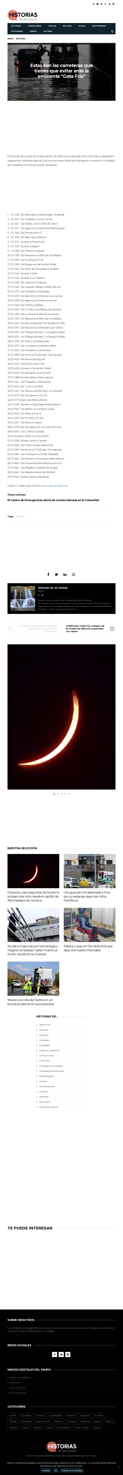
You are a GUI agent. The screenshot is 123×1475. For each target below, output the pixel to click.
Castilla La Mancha (49, 1050)
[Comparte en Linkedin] (65, 574)
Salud (49, 1427)
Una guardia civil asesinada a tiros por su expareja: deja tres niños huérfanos (87, 896)
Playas (82, 26)
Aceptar (46, 1470)
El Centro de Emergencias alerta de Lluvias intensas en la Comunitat (53, 500)
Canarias (44, 1040)
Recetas (37, 1427)
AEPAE (13, 1415)
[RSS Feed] (93, 4)
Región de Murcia (48, 1107)
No (55, 1470)
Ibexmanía (15, 1382)
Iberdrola (85, 1421)
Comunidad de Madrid (51, 1066)
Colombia (26, 1415)
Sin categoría (63, 1427)
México (109, 1421)
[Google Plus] (105, 4)
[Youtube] (109, 4)
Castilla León (46, 1055)
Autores (48, 31)
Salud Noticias (17, 1388)
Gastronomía (99, 26)
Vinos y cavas (82, 1427)
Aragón (43, 1030)
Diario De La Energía (20, 1377)
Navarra (44, 1097)
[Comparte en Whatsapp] (73, 574)
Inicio (11, 39)
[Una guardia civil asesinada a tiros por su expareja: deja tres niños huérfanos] (90, 871)
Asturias (43, 1035)
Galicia (43, 1081)
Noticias (67, 26)
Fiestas (52, 26)
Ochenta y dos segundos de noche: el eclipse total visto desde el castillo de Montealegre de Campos (33, 896)
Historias (16, 26)
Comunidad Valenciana (51, 1071)
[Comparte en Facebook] (48, 574)
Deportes (85, 1415)
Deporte (71, 1415)
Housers (72, 1421)
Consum (40, 1415)
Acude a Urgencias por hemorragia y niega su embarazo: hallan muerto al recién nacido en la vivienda (33, 950)
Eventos (98, 1415)
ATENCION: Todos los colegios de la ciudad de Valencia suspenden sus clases (85, 629)
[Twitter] (101, 4)
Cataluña (44, 1061)
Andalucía (44, 1025)
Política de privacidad (72, 1470)
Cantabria (44, 1045)
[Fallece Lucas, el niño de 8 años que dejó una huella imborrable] (90, 925)
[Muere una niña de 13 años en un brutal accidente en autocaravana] (33, 979)
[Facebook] (97, 4)
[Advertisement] (80, 14)
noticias (20, 494)
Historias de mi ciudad (52, 587)
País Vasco (44, 1102)
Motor (98, 1421)
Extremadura (46, 1076)
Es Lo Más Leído (18, 1393)
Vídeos (33, 31)
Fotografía (17, 31)
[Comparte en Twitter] (56, 574)
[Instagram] (113, 4)
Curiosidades (35, 26)
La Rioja (43, 1091)
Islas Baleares (47, 1086)
